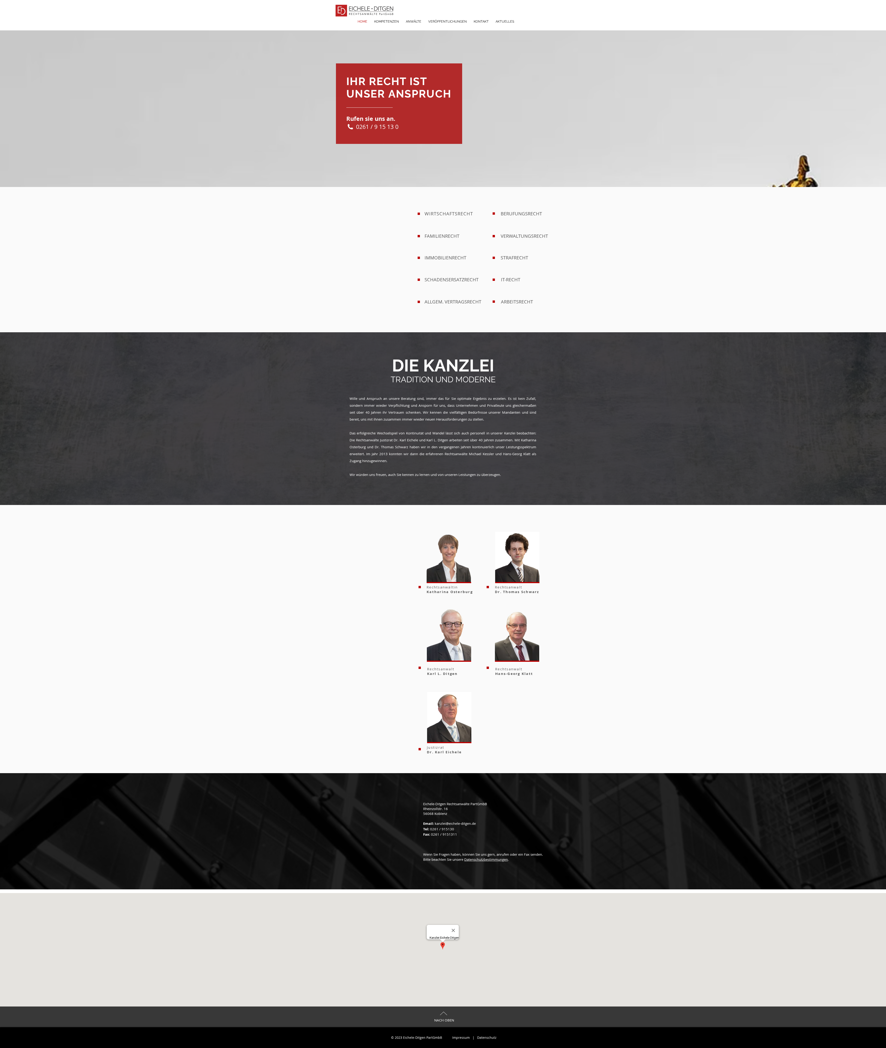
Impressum (461, 1037)
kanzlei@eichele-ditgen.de (455, 823)
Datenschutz (487, 1037)
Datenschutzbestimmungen (486, 859)
